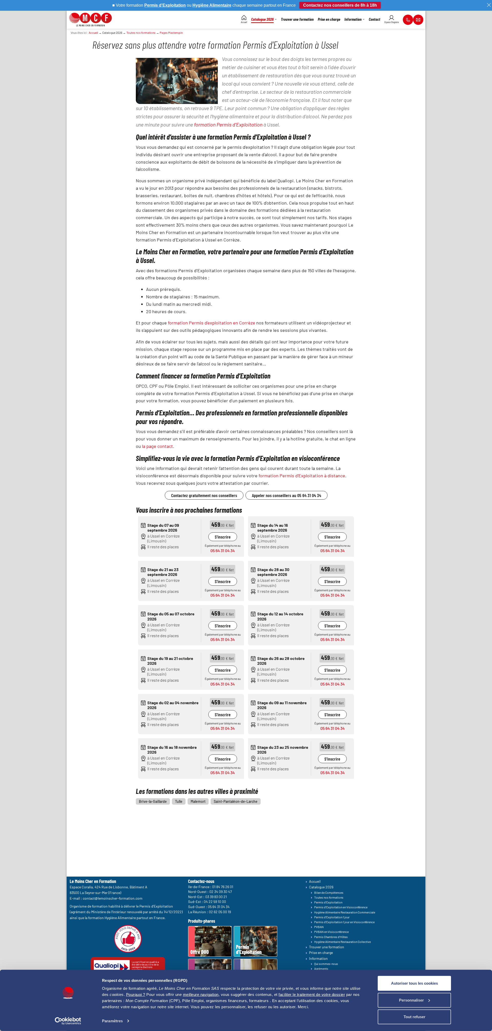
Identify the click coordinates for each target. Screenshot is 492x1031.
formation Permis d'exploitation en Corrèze (211, 322)
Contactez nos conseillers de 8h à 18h (340, 5)
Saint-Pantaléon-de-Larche (236, 801)
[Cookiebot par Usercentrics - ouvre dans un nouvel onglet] (68, 1021)
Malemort (198, 801)
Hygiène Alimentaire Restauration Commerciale (344, 912)
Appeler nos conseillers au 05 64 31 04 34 (286, 495)
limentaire (221, 5)
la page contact (157, 446)
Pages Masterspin (171, 32)
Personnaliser (411, 1000)
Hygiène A (202, 5)
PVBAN (319, 927)
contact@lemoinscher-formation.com (112, 898)
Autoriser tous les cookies (414, 983)
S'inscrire (223, 537)
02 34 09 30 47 (220, 891)
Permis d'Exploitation (328, 902)
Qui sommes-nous (326, 963)
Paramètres (112, 1021)
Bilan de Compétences (328, 892)
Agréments (321, 968)
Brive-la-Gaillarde (153, 801)
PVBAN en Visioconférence (331, 931)
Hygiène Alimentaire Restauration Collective (342, 941)
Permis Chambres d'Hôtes (331, 937)
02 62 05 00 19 (220, 911)
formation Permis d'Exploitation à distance (302, 475)
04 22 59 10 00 (215, 901)
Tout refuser (414, 1017)
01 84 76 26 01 (222, 886)
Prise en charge (321, 952)
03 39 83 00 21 (216, 897)
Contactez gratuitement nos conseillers (204, 495)
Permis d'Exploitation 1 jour (332, 917)
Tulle (178, 801)
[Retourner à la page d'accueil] (90, 17)
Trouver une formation (326, 947)
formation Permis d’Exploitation (228, 124)
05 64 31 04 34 (222, 550)
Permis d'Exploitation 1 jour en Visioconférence (344, 922)
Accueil (93, 32)
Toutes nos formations (141, 32)
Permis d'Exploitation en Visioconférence (340, 907)
